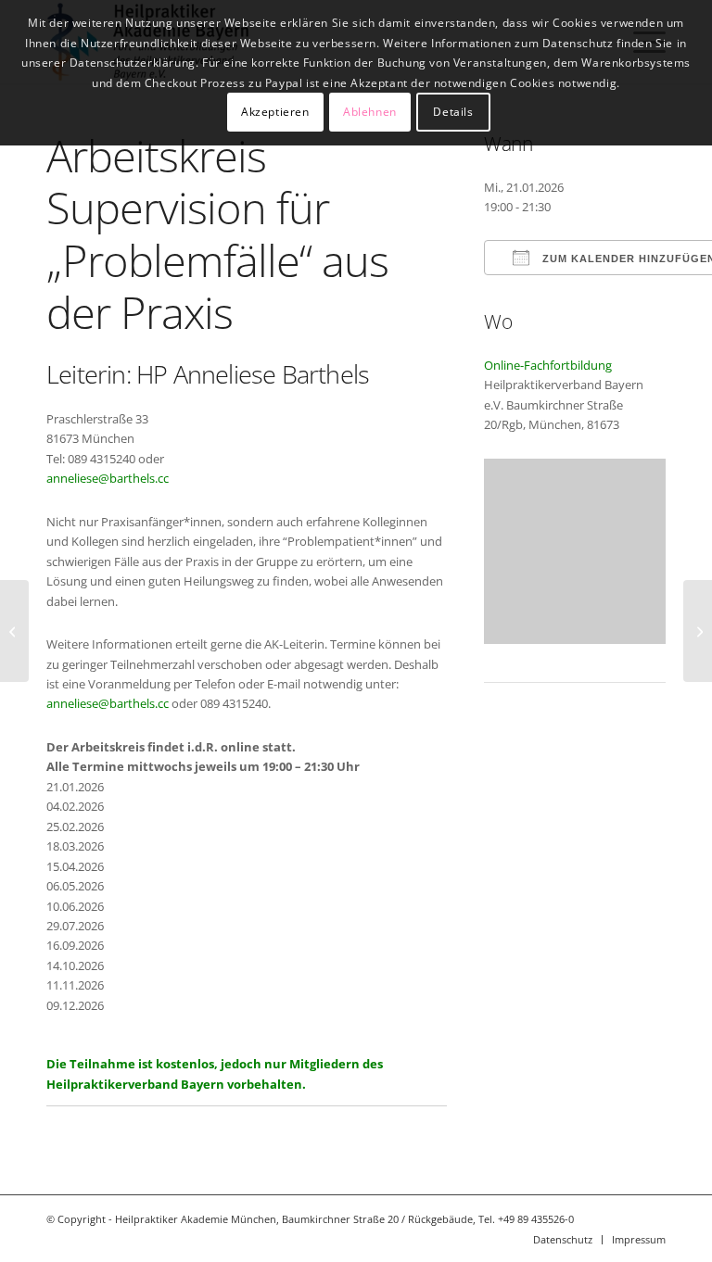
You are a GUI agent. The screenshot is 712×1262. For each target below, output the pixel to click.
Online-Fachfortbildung (548, 365)
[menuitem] (563, 1239)
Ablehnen (370, 112)
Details (453, 112)
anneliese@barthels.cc (107, 478)
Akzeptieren (275, 112)
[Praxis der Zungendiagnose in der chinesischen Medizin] (14, 631)
